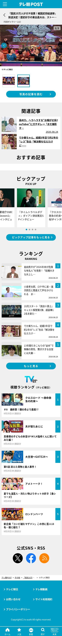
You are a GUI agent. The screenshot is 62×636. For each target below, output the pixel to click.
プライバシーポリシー (18, 609)
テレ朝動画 (41, 589)
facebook (31, 558)
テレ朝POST (31, 4)
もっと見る (31, 366)
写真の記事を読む (31, 94)
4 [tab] (35, 229)
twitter (18, 558)
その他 (17, 578)
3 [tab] (32, 229)
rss (44, 558)
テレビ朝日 (12, 589)
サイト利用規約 (43, 599)
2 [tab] (29, 229)
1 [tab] (26, 229)
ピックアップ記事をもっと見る (31, 237)
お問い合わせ (13, 599)
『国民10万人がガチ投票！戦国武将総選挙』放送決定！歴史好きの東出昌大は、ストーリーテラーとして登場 (30, 578)
